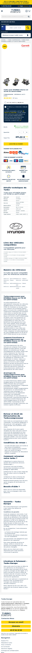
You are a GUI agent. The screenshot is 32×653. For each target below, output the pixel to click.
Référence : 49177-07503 (10, 278)
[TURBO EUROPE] (16, 11)
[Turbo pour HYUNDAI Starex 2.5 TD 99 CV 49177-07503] (6, 82)
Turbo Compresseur (14, 40)
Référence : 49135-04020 (10, 283)
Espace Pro (4, 640)
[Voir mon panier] (29, 11)
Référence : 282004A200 (10, 286)
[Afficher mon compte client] (26, 11)
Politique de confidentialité (10, 650)
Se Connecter (5, 646)
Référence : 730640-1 (21, 278)
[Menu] (1, 11)
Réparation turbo (6, 642)
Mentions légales (6, 648)
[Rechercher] (28, 28)
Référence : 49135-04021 (22, 280)
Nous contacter (6, 644)
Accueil (3, 40)
